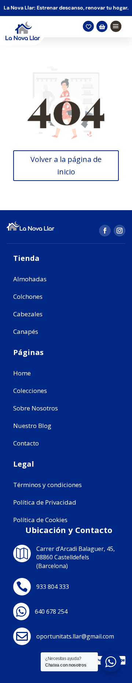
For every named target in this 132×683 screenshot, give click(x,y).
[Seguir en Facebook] (105, 230)
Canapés (25, 331)
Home (22, 373)
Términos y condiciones (47, 485)
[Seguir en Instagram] (119, 230)
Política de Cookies (40, 520)
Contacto (26, 443)
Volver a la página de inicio (66, 165)
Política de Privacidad (44, 502)
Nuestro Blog (32, 425)
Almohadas (30, 279)
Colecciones (30, 390)
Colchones (28, 296)
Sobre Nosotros (35, 408)
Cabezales (28, 314)
